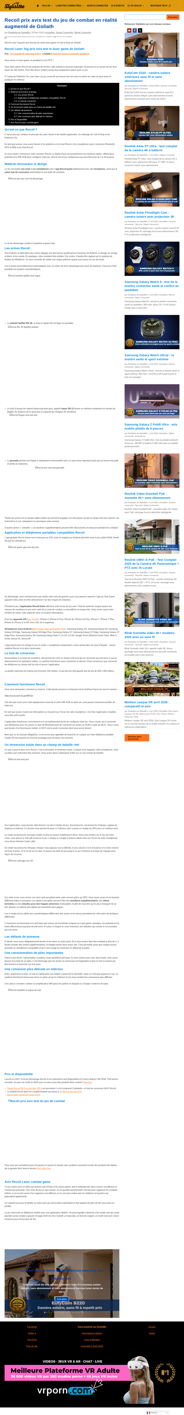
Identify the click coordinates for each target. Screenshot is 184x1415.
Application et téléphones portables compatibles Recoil (39, 98)
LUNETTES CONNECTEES (68, 5)
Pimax (164, 714)
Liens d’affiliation (92, 1340)
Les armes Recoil (23, 95)
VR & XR (46, 5)
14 (74, 1312)
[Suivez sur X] (140, 30)
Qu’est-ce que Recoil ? (19, 89)
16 (79, 1312)
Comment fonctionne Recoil (21, 104)
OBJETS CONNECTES (97, 5)
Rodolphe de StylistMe (19, 32)
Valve (136, 717)
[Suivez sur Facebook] (135, 30)
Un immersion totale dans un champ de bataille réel (31, 107)
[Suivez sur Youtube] (129, 30)
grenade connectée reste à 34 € (25, 1095)
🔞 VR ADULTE (134, 5)
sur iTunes (33, 619)
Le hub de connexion (25, 101)
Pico (158, 714)
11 (67, 1312)
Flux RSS (32, 1340)
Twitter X (32, 1333)
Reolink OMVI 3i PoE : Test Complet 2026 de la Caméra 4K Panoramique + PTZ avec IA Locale (152, 564)
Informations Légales (92, 1333)
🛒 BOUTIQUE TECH (157, 5)
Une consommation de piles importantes (33, 113)
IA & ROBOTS (117, 5)
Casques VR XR (131, 714)
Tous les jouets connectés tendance (70, 54)
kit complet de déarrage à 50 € (25, 54)
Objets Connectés (82, 32)
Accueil (152, 1327)
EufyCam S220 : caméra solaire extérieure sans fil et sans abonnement (147, 77)
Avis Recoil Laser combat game (23, 122)
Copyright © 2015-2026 (92, 1346)
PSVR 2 (171, 714)
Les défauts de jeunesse (20, 110)
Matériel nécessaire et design (22, 92)
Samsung (129, 717)
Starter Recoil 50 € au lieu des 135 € (24, 1088)
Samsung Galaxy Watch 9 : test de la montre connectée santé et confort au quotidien (152, 286)
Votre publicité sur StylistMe (92, 1327)
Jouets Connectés (64, 32)
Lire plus (62, 1299)
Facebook (32, 1327)
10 (65, 1312)
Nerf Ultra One (44, 1168)
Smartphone (140, 436)
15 (76, 1312)
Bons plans (173, 711)
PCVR (153, 714)
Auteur (152, 1333)
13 (72, 1312)
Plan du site (32, 1346)
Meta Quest (144, 714)
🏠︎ (38, 5)
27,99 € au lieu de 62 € (70, 1091)
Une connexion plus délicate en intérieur (33, 116)
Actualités (50, 32)
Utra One (87, 1082)
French (153, 1412)
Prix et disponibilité (17, 119)
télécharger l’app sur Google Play (49, 629)
